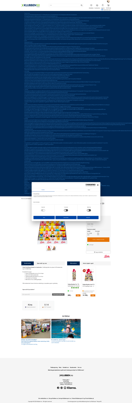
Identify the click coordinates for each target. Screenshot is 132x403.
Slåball (45, 149)
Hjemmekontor (66, 172)
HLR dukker (58, 22)
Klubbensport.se (67, 398)
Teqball (72, 133)
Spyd (72, 51)
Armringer (35, 20)
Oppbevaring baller (38, 62)
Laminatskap (49, 121)
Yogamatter (35, 101)
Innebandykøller (83, 56)
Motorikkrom (27, 83)
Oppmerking (86, 124)
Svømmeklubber (28, 30)
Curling (40, 86)
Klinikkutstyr (74, 104)
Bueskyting (49, 48)
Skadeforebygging (54, 152)
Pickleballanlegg (59, 127)
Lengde (59, 51)
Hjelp (25, 179)
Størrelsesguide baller (64, 152)
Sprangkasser (50, 68)
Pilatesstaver (100, 98)
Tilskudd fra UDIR (74, 168)
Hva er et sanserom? (48, 170)
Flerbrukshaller (75, 126)
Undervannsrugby (69, 28)
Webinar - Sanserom (103, 158)
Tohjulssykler (74, 86)
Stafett (75, 51)
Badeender (32, 36)
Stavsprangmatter (86, 60)
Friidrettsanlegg (63, 124)
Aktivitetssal (39, 126)
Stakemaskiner (86, 97)
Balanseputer (44, 104)
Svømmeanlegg (28, 123)
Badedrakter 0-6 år (40, 19)
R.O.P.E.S (62, 173)
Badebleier (32, 14)
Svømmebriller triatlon (100, 25)
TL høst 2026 (52, 143)
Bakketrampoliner (36, 132)
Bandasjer (32, 54)
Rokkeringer (120, 59)
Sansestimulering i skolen (77, 170)
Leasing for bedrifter (60, 179)
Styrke (43, 95)
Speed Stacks (70, 72)
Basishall (53, 126)
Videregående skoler (76, 176)
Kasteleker (57, 74)
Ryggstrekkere (80, 107)
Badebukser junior (48, 14)
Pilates (35, 95)
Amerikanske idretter (38, 48)
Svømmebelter (59, 20)
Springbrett (56, 68)
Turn (126, 59)
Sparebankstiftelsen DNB (90, 167)
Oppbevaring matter (48, 62)
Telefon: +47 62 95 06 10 (66, 384)
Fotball (26, 49)
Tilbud (25, 191)
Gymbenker (56, 59)
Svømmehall (27, 27)
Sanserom (26, 114)
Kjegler (88, 59)
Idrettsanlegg (65, 49)
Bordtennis (77, 46)
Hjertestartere (36, 22)
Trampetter (71, 68)
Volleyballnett (38, 69)
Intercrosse (65, 48)
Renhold (51, 17)
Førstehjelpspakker (48, 54)
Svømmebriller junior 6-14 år (51, 25)
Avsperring (33, 124)
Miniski (53, 88)
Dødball (56, 147)
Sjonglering (27, 85)
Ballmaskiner (51, 124)
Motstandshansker (49, 37)
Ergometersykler (79, 97)
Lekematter (47, 83)
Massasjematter (50, 107)
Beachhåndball (32, 56)
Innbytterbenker (79, 124)
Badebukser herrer (57, 14)
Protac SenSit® (43, 110)
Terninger (65, 74)
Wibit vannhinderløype (52, 162)
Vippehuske (97, 81)
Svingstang (62, 68)
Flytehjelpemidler (28, 20)
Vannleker (84, 23)
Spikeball (76, 72)
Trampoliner (73, 78)
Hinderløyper (54, 81)
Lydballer (32, 117)
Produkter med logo (32, 28)
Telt (53, 52)
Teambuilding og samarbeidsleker (32, 72)
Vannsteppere (71, 37)
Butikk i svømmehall (42, 162)
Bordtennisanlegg (67, 126)
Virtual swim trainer (105, 30)
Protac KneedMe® (61, 109)
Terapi (25, 103)
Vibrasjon (78, 115)
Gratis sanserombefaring (45, 136)
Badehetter (34, 34)
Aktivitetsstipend (36, 167)
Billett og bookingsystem (50, 120)
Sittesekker (72, 117)
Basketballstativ (54, 46)
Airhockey (33, 147)
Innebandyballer (76, 56)
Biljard (45, 48)
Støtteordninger (28, 167)
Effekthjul (52, 114)
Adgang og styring (28, 120)
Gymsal (38, 164)
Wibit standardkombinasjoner (65, 39)
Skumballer (56, 77)
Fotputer (38, 106)
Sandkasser (43, 132)
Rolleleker (81, 130)
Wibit (69, 36)
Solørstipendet (43, 167)
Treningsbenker (59, 100)
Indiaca (55, 56)
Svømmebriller (27, 25)
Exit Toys (107, 176)
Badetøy (69, 153)
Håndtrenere (38, 112)
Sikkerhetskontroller (29, 139)
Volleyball (129, 59)
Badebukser (27, 14)
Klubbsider (86, 20)
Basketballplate (62, 46)
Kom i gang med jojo (55, 159)
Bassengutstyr (43, 16)
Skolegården (27, 135)
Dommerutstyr (44, 49)
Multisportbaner (82, 49)
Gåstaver (33, 112)
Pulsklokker (55, 91)
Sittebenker (66, 121)
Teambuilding (85, 72)
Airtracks (30, 60)
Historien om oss (47, 178)
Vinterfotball (73, 158)
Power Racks (35, 100)
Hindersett (70, 59)
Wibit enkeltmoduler (40, 39)
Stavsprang (79, 51)
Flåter (66, 36)
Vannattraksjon (112, 123)
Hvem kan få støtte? (65, 168)
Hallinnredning (32, 127)
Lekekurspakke (68, 143)
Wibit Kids (55, 39)
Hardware (91, 120)
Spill (25, 86)
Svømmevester (67, 20)
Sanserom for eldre (66, 170)
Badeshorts (65, 14)
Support (87, 120)
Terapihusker (78, 117)
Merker (26, 181)
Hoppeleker (44, 80)
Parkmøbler (60, 133)
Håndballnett (50, 56)
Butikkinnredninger (59, 27)
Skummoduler (37, 68)
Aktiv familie (92, 176)
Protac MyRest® (86, 109)
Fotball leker (36, 158)
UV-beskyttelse (78, 23)
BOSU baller (33, 172)
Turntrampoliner (101, 68)
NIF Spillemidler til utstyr (53, 167)
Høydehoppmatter (60, 60)
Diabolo (31, 85)
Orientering (83, 48)
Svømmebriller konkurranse (75, 25)
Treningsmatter (87, 91)
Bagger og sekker (36, 33)
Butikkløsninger (68, 120)
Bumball (43, 147)
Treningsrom (93, 133)
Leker (64, 78)
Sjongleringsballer (43, 85)
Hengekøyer (32, 52)
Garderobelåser (75, 120)
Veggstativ (68, 46)
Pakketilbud (102, 59)
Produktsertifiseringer (29, 185)
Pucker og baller (92, 54)
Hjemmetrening (28, 97)
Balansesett (39, 75)
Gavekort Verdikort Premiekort (62, 30)
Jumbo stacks (77, 147)
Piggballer (48, 117)
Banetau (38, 16)
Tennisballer (30, 45)
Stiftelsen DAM (80, 167)
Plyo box (46, 92)
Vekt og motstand (84, 37)
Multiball (97, 147)
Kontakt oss (29, 179)
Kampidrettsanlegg (47, 127)
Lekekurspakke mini (60, 143)
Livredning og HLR (28, 22)
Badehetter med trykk (37, 30)
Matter (92, 59)
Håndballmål (44, 56)
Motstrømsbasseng (32, 17)
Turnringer (94, 68)
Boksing (51, 150)
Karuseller (65, 81)
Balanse (36, 78)
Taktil (70, 115)
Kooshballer (43, 117)
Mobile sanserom (91, 136)
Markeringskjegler (70, 65)
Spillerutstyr (89, 49)
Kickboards (56, 33)
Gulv (69, 101)
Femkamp (102, 176)
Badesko (77, 19)
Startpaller (55, 17)
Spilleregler (77, 164)
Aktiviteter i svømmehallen (36, 153)
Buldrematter (35, 60)
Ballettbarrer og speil (36, 66)
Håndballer (53, 43)
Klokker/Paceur (62, 123)
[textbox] (37, 294)
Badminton (33, 63)
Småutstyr (57, 28)
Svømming (27, 13)
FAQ (33, 179)
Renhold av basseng (42, 28)
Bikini (64, 19)
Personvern (52, 179)
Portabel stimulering (65, 114)
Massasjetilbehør (73, 107)
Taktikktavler (100, 49)
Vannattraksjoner (89, 17)
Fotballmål (54, 49)
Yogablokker (41, 101)
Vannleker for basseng (78, 28)
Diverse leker (30, 80)
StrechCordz (80, 33)
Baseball (43, 78)
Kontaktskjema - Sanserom (35, 138)
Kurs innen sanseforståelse (49, 138)
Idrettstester (87, 150)
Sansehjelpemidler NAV (37, 170)
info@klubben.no (68, 382)
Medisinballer (45, 91)
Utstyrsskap (55, 62)
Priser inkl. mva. (107, 9)
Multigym (30, 100)
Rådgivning (75, 123)
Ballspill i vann (46, 36)
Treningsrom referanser (78, 100)
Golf (45, 86)
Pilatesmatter (82, 98)
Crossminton (44, 63)
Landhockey (79, 54)
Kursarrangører (62, 31)
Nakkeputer (43, 106)
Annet (80, 22)
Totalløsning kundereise (39, 120)
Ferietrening (49, 172)
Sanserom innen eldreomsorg (67, 136)
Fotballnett (59, 49)
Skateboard (62, 86)
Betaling (43, 179)
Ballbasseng (33, 83)
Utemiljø (26, 133)
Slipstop (74, 155)
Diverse (98, 37)
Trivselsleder (27, 143)
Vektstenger (65, 92)
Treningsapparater (50, 100)
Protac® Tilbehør (59, 110)
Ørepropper (80, 34)
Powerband (48, 173)
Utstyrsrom (96, 127)
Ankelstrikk (45, 153)
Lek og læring (27, 147)
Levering (36, 179)
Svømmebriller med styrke (88, 25)
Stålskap (44, 121)
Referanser (46, 17)
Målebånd (64, 51)
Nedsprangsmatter (77, 60)
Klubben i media (73, 178)
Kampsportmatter (68, 60)
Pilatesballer (76, 98)
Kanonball (58, 43)
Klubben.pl (91, 398)
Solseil (48, 132)
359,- (98, 234)
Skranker (32, 68)
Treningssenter (37, 139)
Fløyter (42, 65)
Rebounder (85, 65)
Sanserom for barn (57, 170)
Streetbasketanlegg (108, 124)
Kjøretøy (57, 86)
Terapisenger (67, 117)
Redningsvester (52, 20)
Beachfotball (38, 49)
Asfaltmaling (33, 74)
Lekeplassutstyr (28, 81)
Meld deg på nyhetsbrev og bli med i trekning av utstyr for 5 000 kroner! (66, 370)
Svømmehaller (67, 176)
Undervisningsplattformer (90, 30)
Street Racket (69, 149)
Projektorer (72, 114)
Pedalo (54, 104)
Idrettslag (63, 162)
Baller (25, 43)
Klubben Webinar (85, 158)
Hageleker (26, 78)
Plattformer (69, 31)
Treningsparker (68, 100)
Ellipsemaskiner (71, 97)
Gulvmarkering (49, 59)
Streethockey (85, 54)
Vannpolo (86, 28)
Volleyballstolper (45, 69)
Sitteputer (57, 106)
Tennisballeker (88, 149)
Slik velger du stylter (94, 159)
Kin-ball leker (87, 147)
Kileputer (51, 66)
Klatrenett (69, 81)
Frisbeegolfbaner (71, 124)
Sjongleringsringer (70, 85)
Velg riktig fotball (66, 158)
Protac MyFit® (78, 109)
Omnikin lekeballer (46, 57)
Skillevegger (55, 121)
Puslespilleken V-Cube (65, 159)
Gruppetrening (27, 95)
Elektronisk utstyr (68, 27)
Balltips (42, 150)
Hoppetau (75, 59)
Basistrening (35, 91)
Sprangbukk (44, 68)
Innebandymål (90, 56)
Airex (29, 172)
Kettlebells (30, 92)
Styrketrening (58, 158)
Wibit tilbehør (75, 39)
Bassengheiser (39, 123)
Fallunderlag (41, 81)
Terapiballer (27, 117)
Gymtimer (42, 164)
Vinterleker (27, 88)
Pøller (100, 104)
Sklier (87, 81)
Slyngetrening (68, 91)
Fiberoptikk (57, 114)
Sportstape (94, 49)
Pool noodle (33, 37)
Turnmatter (94, 60)
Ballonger (31, 77)
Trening (26, 89)
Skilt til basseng (51, 28)
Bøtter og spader (43, 88)
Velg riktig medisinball (55, 175)
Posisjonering (60, 117)
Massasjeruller (65, 107)
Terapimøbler (54, 117)
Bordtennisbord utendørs (43, 133)
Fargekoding (50, 72)
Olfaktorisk (58, 115)
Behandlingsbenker (39, 54)
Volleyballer (43, 45)
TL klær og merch (28, 144)
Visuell (82, 115)
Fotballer (40, 43)
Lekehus (74, 81)
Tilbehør (73, 20)
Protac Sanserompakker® (96, 109)
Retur (39, 179)
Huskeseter (66, 130)
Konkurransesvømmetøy (43, 155)
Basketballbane (59, 126)
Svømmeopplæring (29, 31)
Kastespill (49, 80)
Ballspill (38, 150)
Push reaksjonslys (55, 173)
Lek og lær (26, 71)
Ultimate (94, 149)
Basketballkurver (39, 46)
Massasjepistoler (58, 107)
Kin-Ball (67, 43)
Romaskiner (93, 97)
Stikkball (98, 43)
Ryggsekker (44, 52)
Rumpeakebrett (64, 88)
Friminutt (34, 164)
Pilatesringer (88, 98)
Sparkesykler (68, 86)
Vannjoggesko (57, 37)
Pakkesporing (54, 367)
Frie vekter (26, 94)
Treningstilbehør (28, 65)
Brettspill (36, 86)
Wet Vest (83, 165)
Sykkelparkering (67, 133)
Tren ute (83, 173)
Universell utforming (80, 17)
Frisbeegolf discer (28, 193)
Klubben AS (27, 178)
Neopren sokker (56, 165)
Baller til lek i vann (39, 36)
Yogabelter (46, 101)
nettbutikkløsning (82, 401)
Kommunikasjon (106, 104)
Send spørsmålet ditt (58, 294)
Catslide (38, 172)
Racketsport (108, 59)
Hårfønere (60, 121)
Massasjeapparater (33, 107)
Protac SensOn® (51, 110)
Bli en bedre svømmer (76, 153)
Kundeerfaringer (55, 178)
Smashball (88, 43)
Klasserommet (54, 164)
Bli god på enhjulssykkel (35, 159)
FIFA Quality (52, 158)
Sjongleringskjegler (61, 85)
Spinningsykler (99, 97)
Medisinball (34, 173)
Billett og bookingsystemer (49, 27)
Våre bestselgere (28, 176)
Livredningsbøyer (44, 22)
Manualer (35, 92)
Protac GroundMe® (52, 109)
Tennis (59, 63)
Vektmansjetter (56, 94)
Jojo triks (43, 159)
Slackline (60, 75)
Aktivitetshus (33, 126)
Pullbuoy (70, 33)
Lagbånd (63, 65)
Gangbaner (89, 104)
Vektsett (60, 92)
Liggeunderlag (38, 52)
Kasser (32, 62)
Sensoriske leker (88, 115)
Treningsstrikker (92, 37)
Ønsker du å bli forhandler (57, 139)
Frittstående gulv (42, 60)
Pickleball (87, 62)
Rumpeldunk (56, 72)
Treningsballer (80, 91)
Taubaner (105, 130)
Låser (35, 94)
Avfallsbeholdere (123, 130)
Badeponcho (60, 23)
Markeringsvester (78, 65)
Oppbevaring (40, 17)
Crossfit (26, 92)
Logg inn (103, 5)
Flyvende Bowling (62, 147)
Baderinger (40, 20)
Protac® (48, 106)
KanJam (82, 147)
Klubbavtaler (34, 155)
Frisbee (35, 80)
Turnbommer (77, 68)
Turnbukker (83, 68)
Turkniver (65, 52)
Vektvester (78, 94)
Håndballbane (39, 127)
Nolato (61, 165)
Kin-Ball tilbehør (38, 57)
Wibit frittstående (49, 39)
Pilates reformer (69, 98)
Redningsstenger (71, 22)
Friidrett (26, 51)
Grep (64, 100)
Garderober (49, 16)
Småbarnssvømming (29, 23)
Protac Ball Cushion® (33, 109)
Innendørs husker (40, 83)
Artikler (26, 146)
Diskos (43, 51)
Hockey (67, 54)
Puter (97, 104)
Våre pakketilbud (85, 176)
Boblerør (44, 114)
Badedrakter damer (58, 19)
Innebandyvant (97, 56)
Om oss (80, 367)
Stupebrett (60, 17)
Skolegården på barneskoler (37, 135)
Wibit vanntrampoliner (83, 39)
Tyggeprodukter (63, 106)
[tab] (27, 263)
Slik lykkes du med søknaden (54, 168)
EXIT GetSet (43, 172)
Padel (48, 63)
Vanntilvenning (60, 156)
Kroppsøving (27, 59)
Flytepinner (62, 36)
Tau (124, 59)
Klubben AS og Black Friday (90, 178)
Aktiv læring (27, 74)
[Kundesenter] (97, 5)
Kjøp (98, 239)
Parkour (83, 62)
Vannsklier (96, 17)
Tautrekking (76, 149)
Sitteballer (52, 106)
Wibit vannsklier (92, 39)
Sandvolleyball (52, 69)
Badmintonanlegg (46, 126)
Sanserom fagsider (29, 115)
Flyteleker (57, 36)
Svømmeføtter (59, 34)
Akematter (36, 88)
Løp (61, 51)
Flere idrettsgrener (28, 48)
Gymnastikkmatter (51, 60)
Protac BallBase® (43, 109)
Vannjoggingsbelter (79, 20)
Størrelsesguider (28, 165)
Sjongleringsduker (52, 85)
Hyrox (30, 173)
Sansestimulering (48, 115)
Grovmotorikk (68, 104)
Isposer (70, 49)
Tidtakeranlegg (71, 17)
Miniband (39, 173)
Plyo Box (51, 91)
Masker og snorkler (45, 34)
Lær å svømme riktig (59, 155)
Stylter (64, 75)
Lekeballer (71, 43)
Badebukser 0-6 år (39, 14)
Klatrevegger (48, 98)
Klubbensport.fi (79, 398)
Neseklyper (53, 34)
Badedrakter (27, 19)
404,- (98, 233)
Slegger (69, 51)
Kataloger (78, 158)
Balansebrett (31, 104)
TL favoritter (105, 143)
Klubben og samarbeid (64, 178)
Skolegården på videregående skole (68, 135)
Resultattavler (66, 127)
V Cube (94, 85)
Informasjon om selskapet (36, 178)
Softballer (93, 43)
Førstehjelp (27, 54)
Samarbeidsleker (63, 72)
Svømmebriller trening (63, 25)
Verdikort (47, 179)
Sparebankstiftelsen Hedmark (86, 168)
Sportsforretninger (59, 176)
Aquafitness (51, 153)
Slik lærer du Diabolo (84, 159)
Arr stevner (31, 51)
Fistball (55, 48)
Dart (53, 48)
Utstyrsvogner (61, 62)
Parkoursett (31, 98)
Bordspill (28, 86)
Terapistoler (85, 117)
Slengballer (83, 43)
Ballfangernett (31, 49)
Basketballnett (47, 46)
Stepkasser (74, 91)
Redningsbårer (51, 22)
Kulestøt (55, 51)
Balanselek (27, 75)
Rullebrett (58, 104)
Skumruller (29, 101)
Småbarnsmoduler (55, 83)
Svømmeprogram (48, 156)
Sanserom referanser (39, 115)
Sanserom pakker (79, 114)
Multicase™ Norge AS (96, 401)
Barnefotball (31, 158)
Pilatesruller (94, 98)
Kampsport (70, 48)
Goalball (78, 150)
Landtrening (65, 33)
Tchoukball (91, 48)
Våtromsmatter (92, 28)
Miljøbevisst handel (29, 184)
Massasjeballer (42, 107)
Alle (33, 176)
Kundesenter (73, 367)
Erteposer (40, 59)
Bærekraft (26, 182)
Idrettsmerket (48, 164)
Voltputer (107, 68)
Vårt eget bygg (80, 178)
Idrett (25, 40)
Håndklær (51, 33)
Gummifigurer (47, 81)
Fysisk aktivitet (55, 172)
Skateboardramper (99, 124)
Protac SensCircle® (34, 110)
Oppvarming (61, 164)
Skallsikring (82, 120)
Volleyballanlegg (117, 124)
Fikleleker (33, 106)
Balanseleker (33, 75)
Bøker (37, 74)
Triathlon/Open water (72, 34)
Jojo (38, 85)
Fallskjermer (44, 72)
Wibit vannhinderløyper (104, 17)
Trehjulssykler (80, 86)
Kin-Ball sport (31, 57)
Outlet (25, 190)
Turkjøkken (60, 52)
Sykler (47, 86)
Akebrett (32, 88)
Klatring (79, 48)
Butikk (51, 123)
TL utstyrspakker (34, 143)
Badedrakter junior (49, 19)
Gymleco (61, 172)
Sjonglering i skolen (75, 159)
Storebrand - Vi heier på (102, 167)
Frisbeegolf (60, 48)
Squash (56, 63)
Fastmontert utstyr (77, 27)
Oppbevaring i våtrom (75, 62)
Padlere (61, 33)
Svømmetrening (28, 33)
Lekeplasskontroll (115, 130)
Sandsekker (44, 94)
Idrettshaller (27, 126)
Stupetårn (65, 17)
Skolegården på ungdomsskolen (52, 135)
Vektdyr (69, 106)
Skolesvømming (55, 31)
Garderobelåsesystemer (36, 121)
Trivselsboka (99, 143)
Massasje (26, 107)
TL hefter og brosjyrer (44, 143)
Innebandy (69, 56)
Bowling (32, 86)
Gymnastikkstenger (63, 59)
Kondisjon (39, 95)
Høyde (46, 51)
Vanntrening (27, 37)
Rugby (87, 48)
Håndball (26, 56)
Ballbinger (38, 124)
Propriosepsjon (65, 115)
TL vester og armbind (48, 144)
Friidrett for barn (37, 51)
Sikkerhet (83, 81)
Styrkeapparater (42, 100)
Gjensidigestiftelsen (72, 167)
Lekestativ (78, 81)
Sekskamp (97, 176)
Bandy (70, 54)
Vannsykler (77, 37)
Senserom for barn (55, 136)
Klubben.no (30, 198)
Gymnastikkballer (46, 43)
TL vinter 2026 (75, 143)
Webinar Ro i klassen (94, 158)
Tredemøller (106, 97)
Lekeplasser (27, 129)
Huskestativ (60, 81)
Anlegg (26, 16)
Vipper (109, 130)
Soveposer (49, 52)
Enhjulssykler (45, 75)
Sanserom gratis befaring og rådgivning (97, 114)
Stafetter (80, 72)
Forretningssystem (72, 401)
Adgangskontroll (32, 16)
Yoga (32, 95)
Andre (69, 88)
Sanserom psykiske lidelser (80, 136)
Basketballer (30, 43)
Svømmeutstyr (28, 34)
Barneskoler (37, 176)
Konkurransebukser (72, 14)
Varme (63, 54)
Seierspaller (91, 124)
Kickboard (28, 155)
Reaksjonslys (61, 91)
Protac (68, 165)
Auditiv (54, 115)
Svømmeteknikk (87, 33)
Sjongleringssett (78, 85)
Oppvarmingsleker (30, 149)
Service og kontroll (74, 127)
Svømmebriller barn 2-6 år (37, 25)
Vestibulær (73, 115)
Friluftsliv (26, 52)
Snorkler (74, 33)
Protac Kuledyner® (70, 109)
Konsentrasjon (27, 106)
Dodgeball (35, 43)
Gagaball (71, 147)
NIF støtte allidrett (63, 167)
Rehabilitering (27, 112)
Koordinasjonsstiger (56, 65)
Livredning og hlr (91, 27)
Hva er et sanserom (34, 136)
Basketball (26, 46)
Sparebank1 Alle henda (41, 168)
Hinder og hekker (48, 65)
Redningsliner (64, 22)
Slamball (50, 92)
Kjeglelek (93, 147)
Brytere (48, 114)
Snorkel (78, 155)
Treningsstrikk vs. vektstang (35, 175)
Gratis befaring (33, 114)
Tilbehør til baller (37, 45)
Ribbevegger (114, 59)
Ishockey (74, 54)
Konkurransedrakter (70, 19)
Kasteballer (63, 43)
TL (25, 141)
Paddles (66, 155)
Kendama (47, 159)
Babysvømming (37, 31)
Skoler (59, 162)
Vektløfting (55, 92)
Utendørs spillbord (53, 133)
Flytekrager (45, 20)
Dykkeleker (52, 36)
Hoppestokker (51, 75)
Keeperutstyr (75, 49)
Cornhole (47, 147)
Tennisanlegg (82, 127)
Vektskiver (67, 94)
